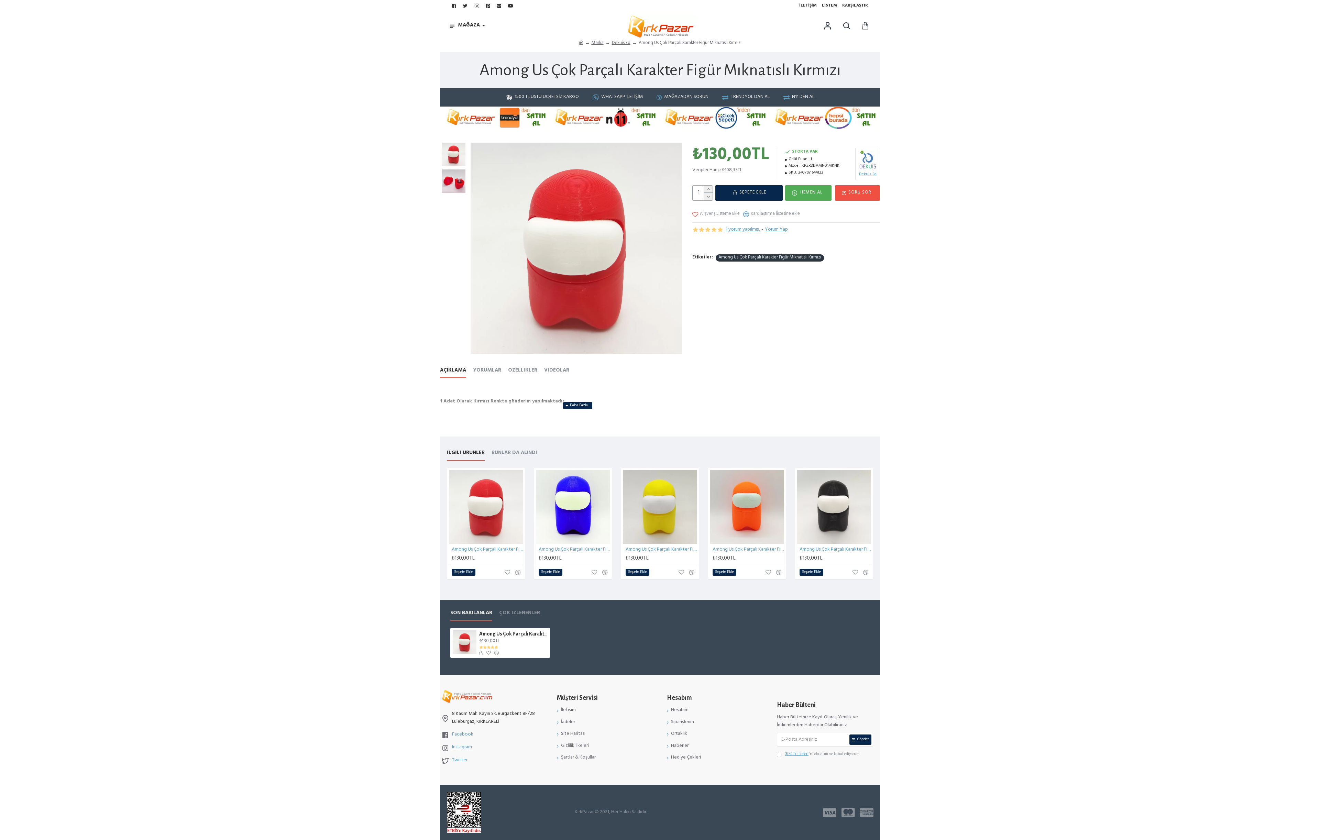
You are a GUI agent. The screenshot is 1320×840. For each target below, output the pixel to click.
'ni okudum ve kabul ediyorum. (822, 755)
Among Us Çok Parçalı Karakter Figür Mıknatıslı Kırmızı (769, 258)
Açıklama (453, 372)
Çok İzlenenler (519, 614)
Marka (598, 43)
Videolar (556, 372)
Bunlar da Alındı (514, 454)
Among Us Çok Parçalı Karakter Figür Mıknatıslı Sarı (661, 550)
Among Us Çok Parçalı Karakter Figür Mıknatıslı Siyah (835, 550)
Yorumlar (487, 372)
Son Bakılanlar (471, 614)
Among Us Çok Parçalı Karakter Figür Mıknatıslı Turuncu (748, 550)
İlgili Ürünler (466, 454)
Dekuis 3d (621, 43)
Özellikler (522, 372)
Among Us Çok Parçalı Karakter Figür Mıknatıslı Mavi (574, 550)
